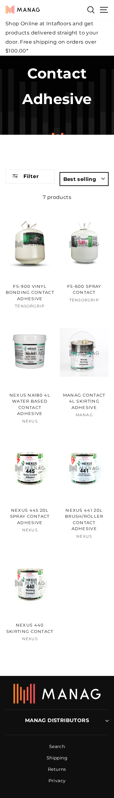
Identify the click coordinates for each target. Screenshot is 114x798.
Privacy (57, 780)
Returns (57, 769)
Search (57, 746)
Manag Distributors (57, 720)
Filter (30, 176)
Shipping (57, 757)
